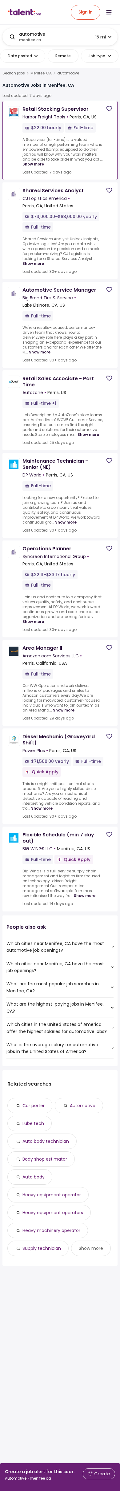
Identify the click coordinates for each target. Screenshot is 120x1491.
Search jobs (13, 73)
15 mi (100, 37)
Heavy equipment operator (51, 1195)
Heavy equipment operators (52, 1213)
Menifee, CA (41, 73)
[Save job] (109, 108)
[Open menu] (109, 12)
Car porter (33, 1105)
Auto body (33, 1177)
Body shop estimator (44, 1159)
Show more (33, 164)
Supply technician (41, 1248)
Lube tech (33, 1123)
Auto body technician (45, 1141)
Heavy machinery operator (51, 1230)
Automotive (82, 1105)
